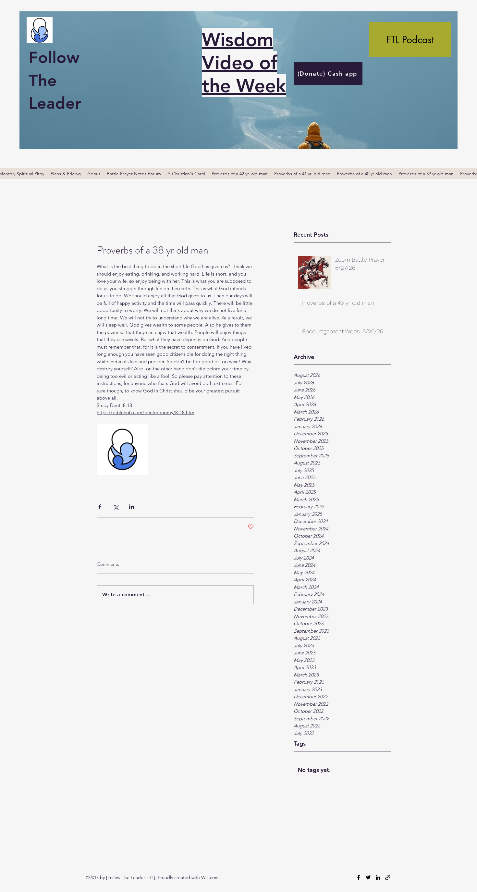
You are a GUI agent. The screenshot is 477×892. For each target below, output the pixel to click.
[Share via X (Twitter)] (116, 507)
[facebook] (358, 877)
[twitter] (368, 877)
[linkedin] (378, 877)
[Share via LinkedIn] (131, 507)
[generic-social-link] (388, 877)
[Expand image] (122, 449)
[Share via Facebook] (100, 507)
